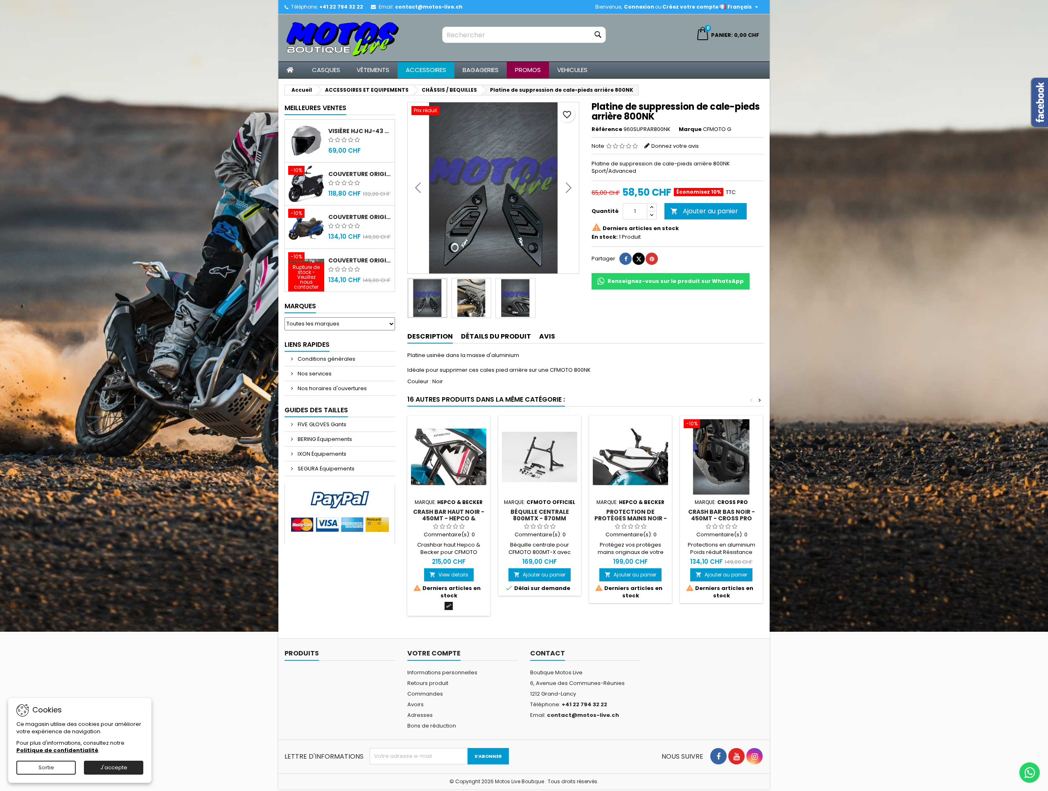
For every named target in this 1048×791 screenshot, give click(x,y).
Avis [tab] (547, 336)
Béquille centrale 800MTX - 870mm (539, 515)
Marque (690, 129)
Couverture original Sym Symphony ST (359, 260)
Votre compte (434, 653)
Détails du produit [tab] (496, 336)
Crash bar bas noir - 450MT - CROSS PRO (721, 515)
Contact (547, 653)
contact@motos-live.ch (429, 6)
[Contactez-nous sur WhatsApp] (1029, 772)
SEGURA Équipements (325, 468)
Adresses (420, 715)
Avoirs (415, 704)
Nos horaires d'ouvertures (331, 388)
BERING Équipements (324, 439)
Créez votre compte (690, 6)
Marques (300, 306)
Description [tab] (430, 336)
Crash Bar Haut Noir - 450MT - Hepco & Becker (448, 518)
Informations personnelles (442, 672)
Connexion (639, 6)
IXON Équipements (321, 454)
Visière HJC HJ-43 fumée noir (359, 131)
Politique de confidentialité (57, 750)
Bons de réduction (431, 726)
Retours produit (427, 683)
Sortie (46, 767)
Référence (607, 129)
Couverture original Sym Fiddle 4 (359, 217)
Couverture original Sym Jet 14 (359, 174)
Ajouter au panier (704, 211)
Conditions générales (325, 359)
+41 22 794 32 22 (341, 6)
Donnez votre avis (675, 146)
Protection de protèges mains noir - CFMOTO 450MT (630, 518)
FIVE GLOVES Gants (321, 424)
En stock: (605, 237)
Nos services (314, 373)
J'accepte (113, 767)
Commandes (425, 694)
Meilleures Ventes (315, 108)
